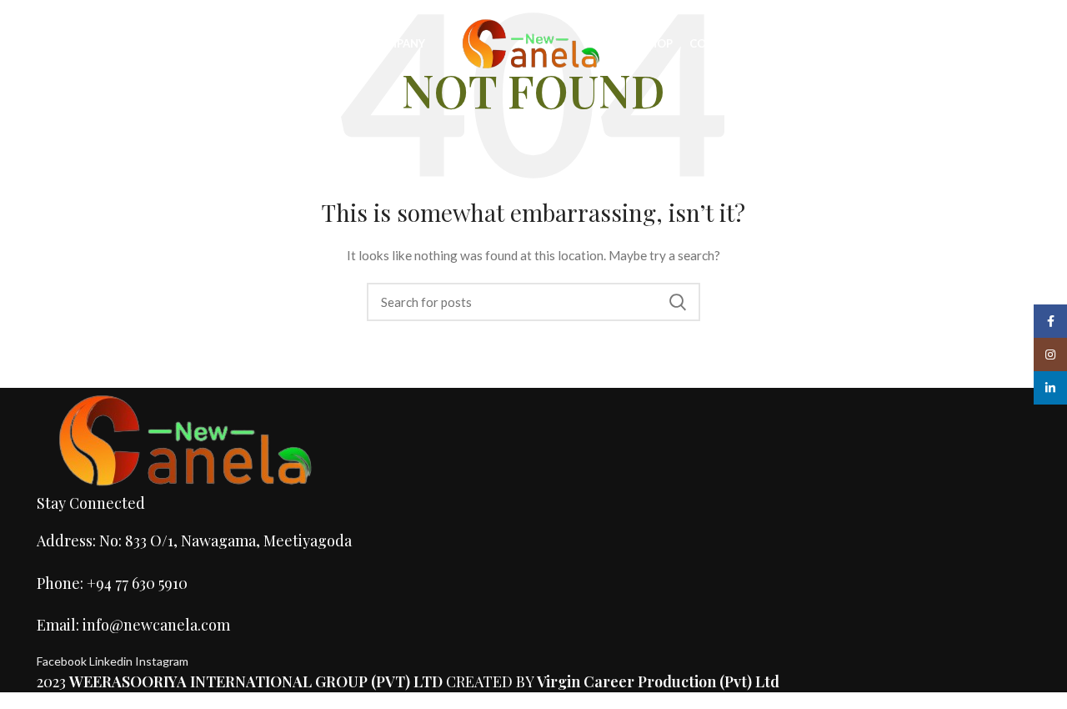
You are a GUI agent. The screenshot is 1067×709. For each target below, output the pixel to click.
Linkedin (112, 661)
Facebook (63, 661)
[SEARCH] (678, 302)
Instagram (161, 661)
